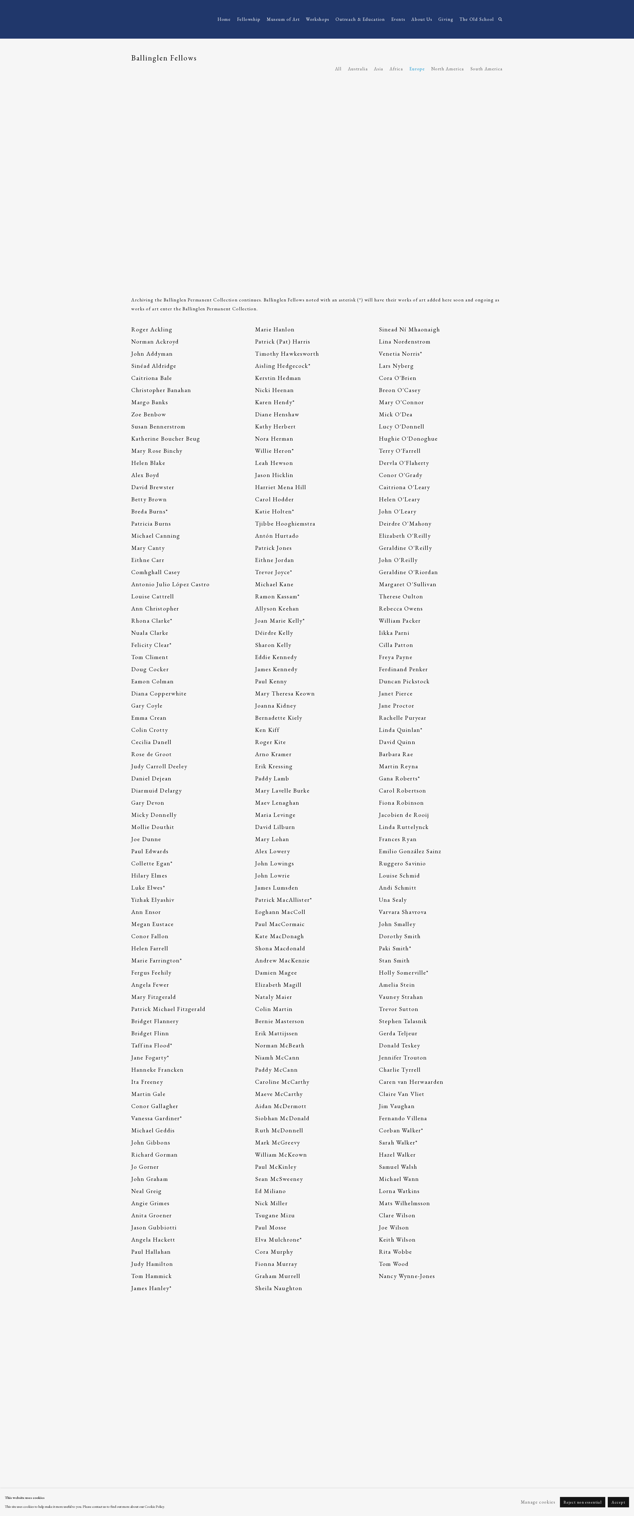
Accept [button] (618, 1502)
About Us (421, 19)
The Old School (476, 19)
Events (398, 19)
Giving (445, 19)
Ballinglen (171, 19)
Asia (378, 69)
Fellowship (249, 19)
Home (224, 19)
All (338, 69)
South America (486, 69)
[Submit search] (500, 18)
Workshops (317, 19)
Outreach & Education (360, 19)
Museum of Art (283, 19)
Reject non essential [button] (583, 1502)
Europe (417, 69)
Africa (396, 69)
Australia (358, 69)
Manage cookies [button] (538, 1502)
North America (447, 69)
